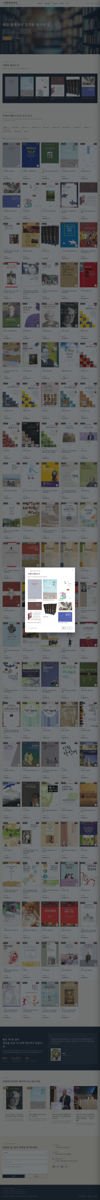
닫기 (70, 628)
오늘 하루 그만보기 (33, 628)
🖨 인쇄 (64, 628)
